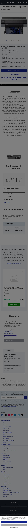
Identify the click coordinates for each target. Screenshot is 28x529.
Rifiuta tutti (14, 524)
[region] (14, 522)
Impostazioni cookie (14, 527)
